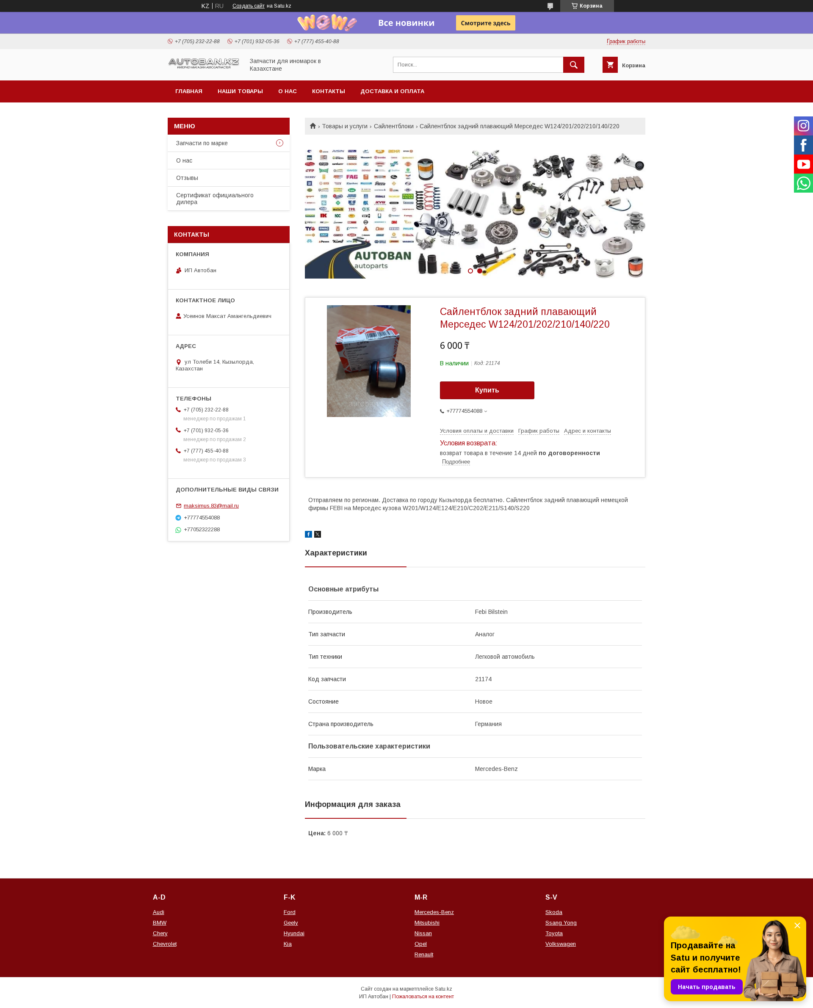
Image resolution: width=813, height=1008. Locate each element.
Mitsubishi (427, 923)
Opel (421, 944)
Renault (424, 954)
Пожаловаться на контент (423, 997)
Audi (158, 912)
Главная (188, 91)
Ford (290, 912)
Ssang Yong (561, 923)
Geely (291, 923)
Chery (160, 933)
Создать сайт (248, 6)
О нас (287, 91)
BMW (159, 923)
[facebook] (308, 535)
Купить (487, 390)
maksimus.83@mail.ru (211, 506)
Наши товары (240, 91)
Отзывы (187, 177)
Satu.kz (443, 989)
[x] (317, 535)
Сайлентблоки (394, 126)
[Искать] (573, 65)
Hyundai (294, 933)
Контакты (328, 91)
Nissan (423, 933)
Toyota (554, 933)
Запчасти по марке (202, 143)
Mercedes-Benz (434, 912)
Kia (288, 944)
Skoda (553, 912)
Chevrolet (165, 944)
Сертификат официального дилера (215, 198)
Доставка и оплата (392, 91)
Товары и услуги (345, 126)
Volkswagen (560, 944)
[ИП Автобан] (204, 67)
